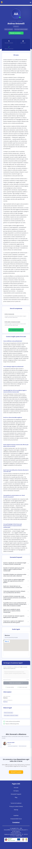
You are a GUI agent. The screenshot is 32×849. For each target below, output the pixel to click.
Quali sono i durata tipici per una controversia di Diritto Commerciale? (12, 586)
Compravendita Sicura (16, 818)
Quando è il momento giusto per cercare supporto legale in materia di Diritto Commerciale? (13, 569)
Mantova (5, 701)
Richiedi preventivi (16, 772)
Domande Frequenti (16, 794)
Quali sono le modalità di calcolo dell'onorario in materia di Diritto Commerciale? (11, 611)
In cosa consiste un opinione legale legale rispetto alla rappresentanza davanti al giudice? (13, 581)
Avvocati (16, 787)
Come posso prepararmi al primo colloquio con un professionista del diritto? (14, 591)
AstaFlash (16, 815)
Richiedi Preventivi (17, 330)
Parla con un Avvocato (15, 683)
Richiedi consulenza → (16, 33)
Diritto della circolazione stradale (11, 715)
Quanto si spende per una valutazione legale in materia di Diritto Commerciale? (14, 563)
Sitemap (16, 809)
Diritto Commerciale (8, 712)
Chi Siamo (16, 791)
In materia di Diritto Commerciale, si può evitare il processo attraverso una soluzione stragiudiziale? (14, 598)
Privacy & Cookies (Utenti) (16, 806)
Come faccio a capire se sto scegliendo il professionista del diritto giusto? (13, 621)
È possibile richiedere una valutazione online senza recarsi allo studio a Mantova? (14, 575)
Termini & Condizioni (16, 803)
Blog (16, 797)
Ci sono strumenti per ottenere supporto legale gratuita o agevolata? (13, 616)
